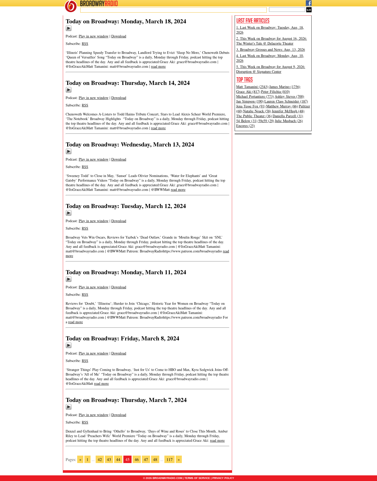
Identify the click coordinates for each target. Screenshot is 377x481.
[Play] (69, 30)
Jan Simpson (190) (250, 101)
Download (118, 36)
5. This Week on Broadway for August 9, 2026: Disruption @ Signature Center (270, 69)
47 (146, 459)
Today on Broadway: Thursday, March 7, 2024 (126, 399)
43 (109, 459)
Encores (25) (245, 125)
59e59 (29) (266, 120)
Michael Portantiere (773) (255, 96)
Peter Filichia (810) (275, 91)
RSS (85, 43)
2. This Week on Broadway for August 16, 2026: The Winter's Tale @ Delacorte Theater (271, 41)
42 (100, 459)
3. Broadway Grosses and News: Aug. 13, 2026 (270, 49)
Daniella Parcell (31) (288, 115)
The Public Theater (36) (254, 115)
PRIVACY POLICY (223, 478)
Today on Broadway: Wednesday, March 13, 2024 (130, 144)
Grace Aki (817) (248, 91)
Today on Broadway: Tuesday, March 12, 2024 (126, 205)
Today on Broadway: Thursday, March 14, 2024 (128, 82)
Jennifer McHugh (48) (288, 111)
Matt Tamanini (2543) (252, 86)
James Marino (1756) (284, 86)
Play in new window (93, 36)
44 (118, 459)
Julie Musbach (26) (289, 120)
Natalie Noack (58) (257, 111)
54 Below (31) (246, 120)
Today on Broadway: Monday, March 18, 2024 (126, 20)
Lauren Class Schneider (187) (286, 101)
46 (137, 459)
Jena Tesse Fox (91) (250, 106)
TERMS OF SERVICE (197, 478)
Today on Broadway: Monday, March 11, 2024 (126, 271)
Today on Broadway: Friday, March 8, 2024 (122, 337)
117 (169, 459)
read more (158, 66)
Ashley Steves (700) (289, 96)
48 (155, 459)
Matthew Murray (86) (282, 106)
